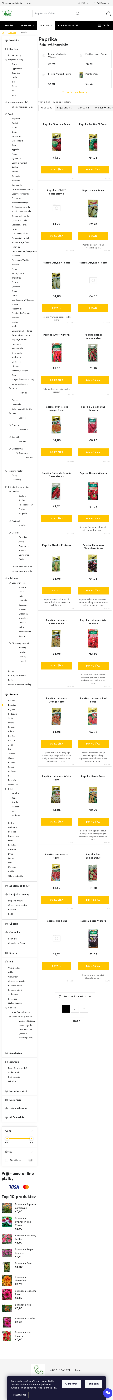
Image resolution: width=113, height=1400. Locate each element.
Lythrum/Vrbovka (19, 220)
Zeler (10, 744)
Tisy (13, 81)
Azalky (22, 500)
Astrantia (16, 171)
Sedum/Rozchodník (21, 335)
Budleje (22, 495)
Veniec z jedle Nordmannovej (26, 1027)
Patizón (11, 700)
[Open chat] (107, 1393)
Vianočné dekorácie (21, 1012)
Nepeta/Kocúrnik (20, 339)
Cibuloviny (13, 578)
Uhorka (11, 740)
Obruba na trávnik (16, 981)
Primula (15, 425)
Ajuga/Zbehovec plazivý (23, 379)
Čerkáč (15, 123)
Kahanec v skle (15, 985)
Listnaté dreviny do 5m (22, 571)
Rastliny (13, 49)
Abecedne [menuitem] (46, 108)
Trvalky (11, 114)
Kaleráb (11, 762)
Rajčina (11, 709)
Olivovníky (16, 479)
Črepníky (14, 932)
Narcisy (22, 652)
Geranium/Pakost (20, 233)
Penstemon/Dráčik (20, 260)
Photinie (22, 550)
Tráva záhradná (18, 1108)
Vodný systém (14, 967)
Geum (15, 291)
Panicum (16, 317)
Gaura (15, 282)
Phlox (14, 268)
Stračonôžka (17, 140)
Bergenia (16, 176)
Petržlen (12, 735)
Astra (14, 145)
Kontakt (78, 1370)
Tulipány (22, 647)
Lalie (21, 596)
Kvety (10, 840)
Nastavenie (19, 1394)
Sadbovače (13, 994)
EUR (83, 3)
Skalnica (22, 441)
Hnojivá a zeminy (19, 894)
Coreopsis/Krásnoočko (22, 189)
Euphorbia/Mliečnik (21, 202)
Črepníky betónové (16, 943)
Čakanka (12, 849)
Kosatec (15, 304)
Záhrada (14, 1062)
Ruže (10, 680)
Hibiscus (15, 366)
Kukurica (12, 831)
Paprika (12, 705)
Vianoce (12, 1007)
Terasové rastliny (16, 470)
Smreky (15, 86)
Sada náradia (14, 1072)
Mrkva (11, 722)
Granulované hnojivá (18, 905)
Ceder (15, 77)
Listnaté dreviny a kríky (18, 487)
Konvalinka (24, 618)
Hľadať (78, 13)
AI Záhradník (16, 1117)
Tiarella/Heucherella (21, 211)
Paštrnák (12, 780)
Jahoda (11, 858)
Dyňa (10, 853)
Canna (22, 635)
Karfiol (11, 822)
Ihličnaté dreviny (15, 59)
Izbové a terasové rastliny (19, 684)
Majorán (15, 806)
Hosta (14, 229)
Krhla (10, 972)
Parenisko (12, 998)
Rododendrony (26, 504)
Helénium (16, 246)
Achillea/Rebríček (20, 370)
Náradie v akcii (18, 1091)
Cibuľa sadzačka (15, 875)
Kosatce (22, 587)
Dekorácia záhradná (17, 1068)
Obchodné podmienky (12, 3)
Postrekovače (14, 1076)
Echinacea (16, 198)
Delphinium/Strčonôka (22, 408)
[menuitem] (10, 25)
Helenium (23, 392)
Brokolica (12, 827)
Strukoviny (13, 784)
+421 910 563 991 (60, 1370)
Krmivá (13, 953)
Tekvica (11, 753)
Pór (10, 749)
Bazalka (15, 793)
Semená (14, 694)
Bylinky (11, 789)
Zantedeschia (25, 631)
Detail (93, 235)
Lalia (14, 413)
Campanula (17, 184)
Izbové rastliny (14, 55)
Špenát (11, 766)
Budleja (15, 326)
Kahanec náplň (15, 990)
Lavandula (16, 404)
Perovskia (16, 264)
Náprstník (16, 118)
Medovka (16, 815)
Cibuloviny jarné (19, 582)
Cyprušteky (17, 68)
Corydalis (16, 361)
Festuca (15, 154)
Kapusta (11, 727)
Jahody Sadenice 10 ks (22, 106)
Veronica (16, 286)
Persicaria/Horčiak (20, 238)
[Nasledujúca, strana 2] (75, 1009)
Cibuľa (11, 731)
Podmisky (12, 938)
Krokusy (22, 656)
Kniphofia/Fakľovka (20, 215)
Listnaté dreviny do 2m (22, 566)
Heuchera (16, 344)
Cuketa (11, 758)
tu (55, 1387)
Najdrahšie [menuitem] (83, 108)
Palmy (14, 475)
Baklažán (12, 771)
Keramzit (12, 909)
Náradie (12, 1081)
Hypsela (15, 149)
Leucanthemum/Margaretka (24, 251)
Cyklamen (23, 613)
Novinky (14, 40)
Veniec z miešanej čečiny (26, 1035)
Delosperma (17, 448)
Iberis (14, 131)
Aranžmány (15, 1053)
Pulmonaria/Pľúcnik (21, 242)
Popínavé (16, 520)
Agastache (16, 158)
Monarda (16, 255)
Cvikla (11, 871)
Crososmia (24, 604)
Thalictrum (16, 277)
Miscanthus (17, 308)
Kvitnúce (15, 491)
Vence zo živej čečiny (22, 1016)
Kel (9, 775)
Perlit (10, 914)
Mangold (12, 867)
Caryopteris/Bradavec (22, 330)
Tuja (14, 90)
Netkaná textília (15, 1003)
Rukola (15, 802)
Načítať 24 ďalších (77, 996)
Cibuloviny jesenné (20, 643)
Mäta (14, 811)
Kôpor (15, 797)
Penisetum (16, 136)
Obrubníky (13, 976)
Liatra (14, 295)
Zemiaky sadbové (19, 885)
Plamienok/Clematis (21, 313)
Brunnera (16, 180)
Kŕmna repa (13, 836)
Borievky (16, 64)
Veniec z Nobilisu (27, 1020)
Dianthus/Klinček (19, 162)
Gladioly (23, 600)
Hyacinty (23, 660)
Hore (76, 1021)
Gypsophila (17, 352)
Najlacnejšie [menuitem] (64, 108)
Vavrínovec (24, 554)
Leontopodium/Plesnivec (23, 299)
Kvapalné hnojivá (16, 900)
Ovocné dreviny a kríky (19, 102)
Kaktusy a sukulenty (17, 675)
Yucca (14, 388)
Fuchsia (15, 400)
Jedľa (14, 95)
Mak (10, 862)
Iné (11, 961)
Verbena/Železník (20, 383)
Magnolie (23, 513)
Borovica (16, 72)
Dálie (21, 591)
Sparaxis (22, 609)
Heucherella (17, 348)
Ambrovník (24, 546)
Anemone (23, 429)
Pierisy (22, 509)
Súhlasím (94, 1383)
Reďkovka (12, 713)
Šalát (10, 718)
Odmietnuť (71, 1383)
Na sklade (21, 1160)
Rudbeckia (16, 357)
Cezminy (23, 537)
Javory (21, 541)
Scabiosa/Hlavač (20, 224)
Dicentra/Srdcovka (20, 193)
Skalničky (16, 436)
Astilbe (15, 167)
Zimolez (22, 525)
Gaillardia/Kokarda (21, 207)
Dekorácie (15, 1100)
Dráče (22, 559)
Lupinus (22, 417)
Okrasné (16, 532)
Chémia (13, 923)
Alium (14, 127)
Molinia (15, 322)
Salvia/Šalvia (18, 273)
